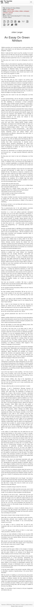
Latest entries (28, 604)
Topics (22, 604)
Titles (13, 604)
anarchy (9, 11)
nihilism (21, 11)
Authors (18, 604)
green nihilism (15, 11)
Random (4, 604)
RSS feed (9, 604)
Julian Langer (10, 9)
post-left (11, 12)
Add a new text (19, 606)
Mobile (12, 606)
